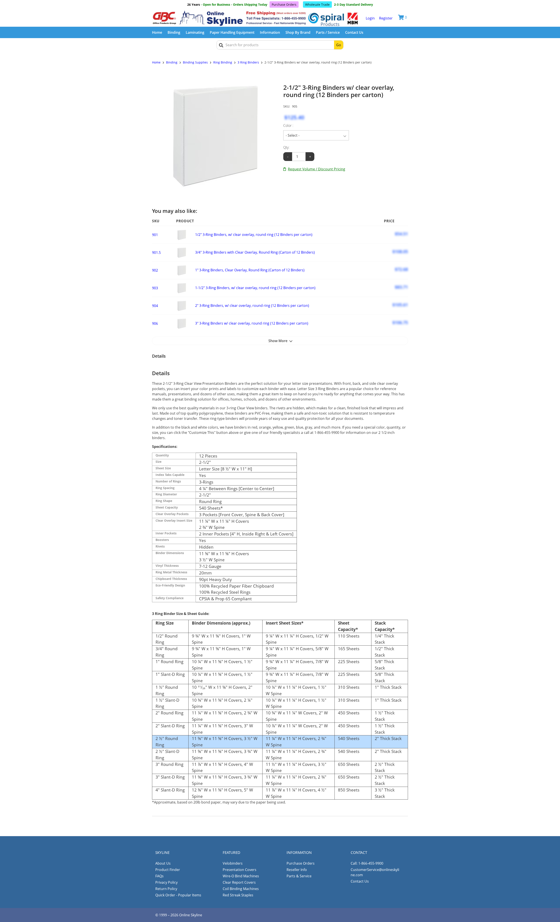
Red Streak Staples (238, 895)
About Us (163, 863)
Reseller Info (297, 869)
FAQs (159, 876)
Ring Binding (222, 62)
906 (155, 323)
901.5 (156, 252)
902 (155, 270)
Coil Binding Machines (241, 888)
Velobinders (233, 863)
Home (157, 32)
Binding (174, 32)
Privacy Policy (166, 882)
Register (386, 18)
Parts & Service (299, 876)
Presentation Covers (239, 869)
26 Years (193, 4)
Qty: (286, 147)
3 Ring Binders (248, 62)
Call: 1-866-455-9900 (367, 863)
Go (338, 44)
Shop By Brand (297, 32)
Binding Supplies (195, 62)
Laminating (195, 32)
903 (155, 288)
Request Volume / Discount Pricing (316, 169)
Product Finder (167, 869)
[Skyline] (256, 18)
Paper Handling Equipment (232, 32)
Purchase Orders (284, 4)
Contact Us (354, 32)
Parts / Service (328, 32)
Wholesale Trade (317, 4)
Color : (288, 125)
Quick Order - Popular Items (178, 895)
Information (270, 32)
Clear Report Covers (239, 882)
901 (155, 234)
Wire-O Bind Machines (241, 876)
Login (370, 18)
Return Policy (166, 888)
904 (155, 305)
